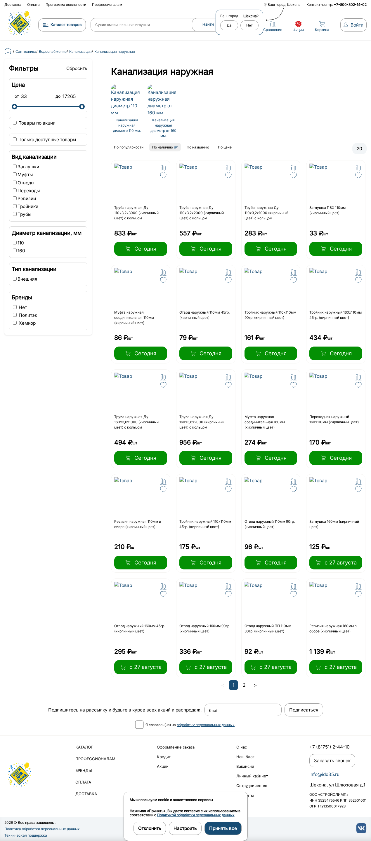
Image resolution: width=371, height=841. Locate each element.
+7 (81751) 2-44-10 (329, 747)
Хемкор (27, 323)
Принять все (223, 828)
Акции (163, 766)
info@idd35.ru (324, 774)
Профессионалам (107, 4)
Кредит (164, 756)
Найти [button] (208, 24)
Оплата (33, 4)
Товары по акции (37, 123)
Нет (22, 307)
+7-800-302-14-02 (350, 4)
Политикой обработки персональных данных (196, 815)
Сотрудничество (251, 785)
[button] (163, 168)
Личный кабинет (252, 776)
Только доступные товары (47, 139)
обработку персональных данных (206, 725)
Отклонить (149, 828)
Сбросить (76, 68)
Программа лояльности (66, 4)
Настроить (185, 828)
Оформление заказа (176, 747)
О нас (241, 747)
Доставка (12, 4)
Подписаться (303, 710)
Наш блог (245, 756)
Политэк (27, 315)
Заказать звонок (332, 760)
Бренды (83, 770)
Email (213, 711)
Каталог (84, 747)
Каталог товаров (66, 24)
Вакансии (245, 766)
